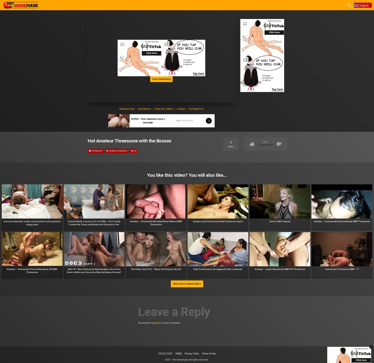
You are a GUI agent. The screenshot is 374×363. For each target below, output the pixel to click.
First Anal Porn (196, 109)
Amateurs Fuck (126, 109)
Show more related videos (187, 283)
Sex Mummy (144, 109)
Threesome (96, 151)
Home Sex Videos (164, 109)
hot (135, 151)
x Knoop (181, 109)
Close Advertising (161, 79)
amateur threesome (117, 151)
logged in (155, 323)
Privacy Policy (192, 353)
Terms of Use (209, 353)
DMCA (178, 353)
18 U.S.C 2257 (165, 353)
